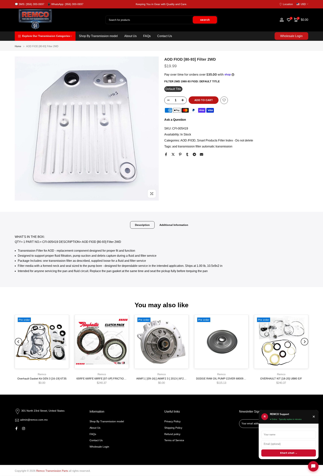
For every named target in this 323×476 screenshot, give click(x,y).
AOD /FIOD (188, 140)
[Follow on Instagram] (23, 428)
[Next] (304, 341)
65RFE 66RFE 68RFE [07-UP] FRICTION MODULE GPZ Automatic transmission (124, 378)
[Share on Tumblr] (187, 154)
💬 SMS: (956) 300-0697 (29, 4)
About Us (130, 36)
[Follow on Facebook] (16, 428)
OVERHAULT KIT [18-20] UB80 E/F (281, 378)
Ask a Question (175, 119)
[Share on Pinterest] (180, 154)
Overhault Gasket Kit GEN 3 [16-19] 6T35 (42, 378)
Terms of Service (174, 440)
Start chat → (288, 453)
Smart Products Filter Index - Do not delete (225, 140)
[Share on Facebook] (166, 154)
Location (288, 4)
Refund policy (172, 434)
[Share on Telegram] (194, 154)
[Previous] (18, 341)
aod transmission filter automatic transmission (202, 146)
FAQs (147, 36)
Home (18, 46)
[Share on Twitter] (173, 154)
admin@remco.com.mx (34, 419)
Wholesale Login (291, 36)
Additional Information (173, 224)
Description (142, 224)
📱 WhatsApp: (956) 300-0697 (65, 4)
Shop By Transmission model (98, 36)
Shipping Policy (173, 427)
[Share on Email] (201, 154)
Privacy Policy (172, 421)
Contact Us (164, 36)
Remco (42, 374)
